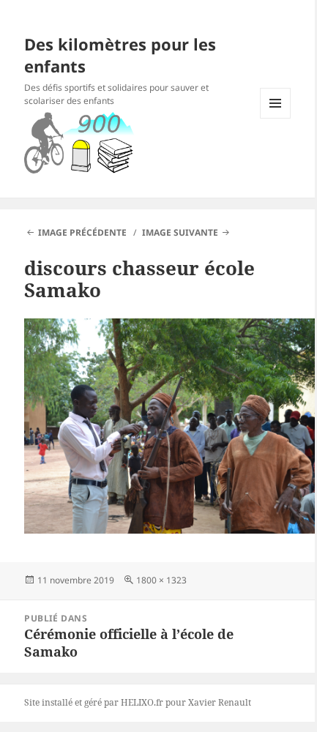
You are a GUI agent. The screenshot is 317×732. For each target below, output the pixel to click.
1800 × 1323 (161, 580)
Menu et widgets (276, 118)
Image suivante (180, 232)
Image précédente (82, 232)
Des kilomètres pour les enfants (120, 55)
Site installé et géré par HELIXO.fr (93, 702)
